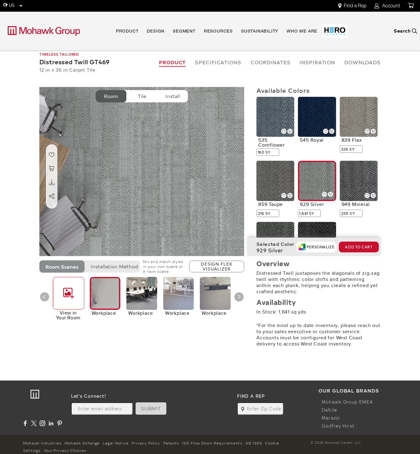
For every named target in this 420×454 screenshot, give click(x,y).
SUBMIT (151, 408)
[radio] (111, 96)
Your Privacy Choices (65, 450)
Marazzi (331, 418)
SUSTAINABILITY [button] (259, 32)
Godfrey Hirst (338, 426)
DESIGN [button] (155, 32)
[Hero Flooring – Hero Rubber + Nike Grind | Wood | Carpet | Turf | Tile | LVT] (335, 31)
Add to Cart (358, 247)
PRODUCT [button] (127, 32)
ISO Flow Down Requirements (212, 442)
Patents (171, 442)
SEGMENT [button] (184, 32)
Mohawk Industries (42, 442)
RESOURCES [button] (218, 32)
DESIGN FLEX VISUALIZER (216, 266)
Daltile (329, 410)
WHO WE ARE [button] (302, 32)
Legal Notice (116, 442)
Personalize (320, 247)
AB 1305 (253, 442)
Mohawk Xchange (82, 442)
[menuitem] (355, 6)
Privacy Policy (146, 442)
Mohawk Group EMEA (347, 402)
